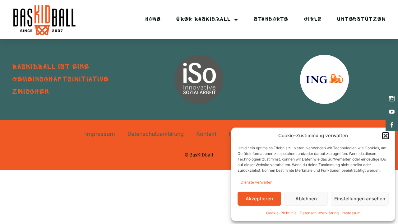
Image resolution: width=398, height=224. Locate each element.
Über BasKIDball (203, 19)
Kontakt (206, 134)
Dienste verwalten (256, 182)
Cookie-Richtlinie (281, 213)
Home (153, 19)
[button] (385, 136)
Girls (313, 19)
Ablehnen (306, 199)
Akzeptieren (259, 199)
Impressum (351, 213)
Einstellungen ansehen (359, 199)
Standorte (271, 19)
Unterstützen (361, 19)
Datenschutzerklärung (319, 213)
